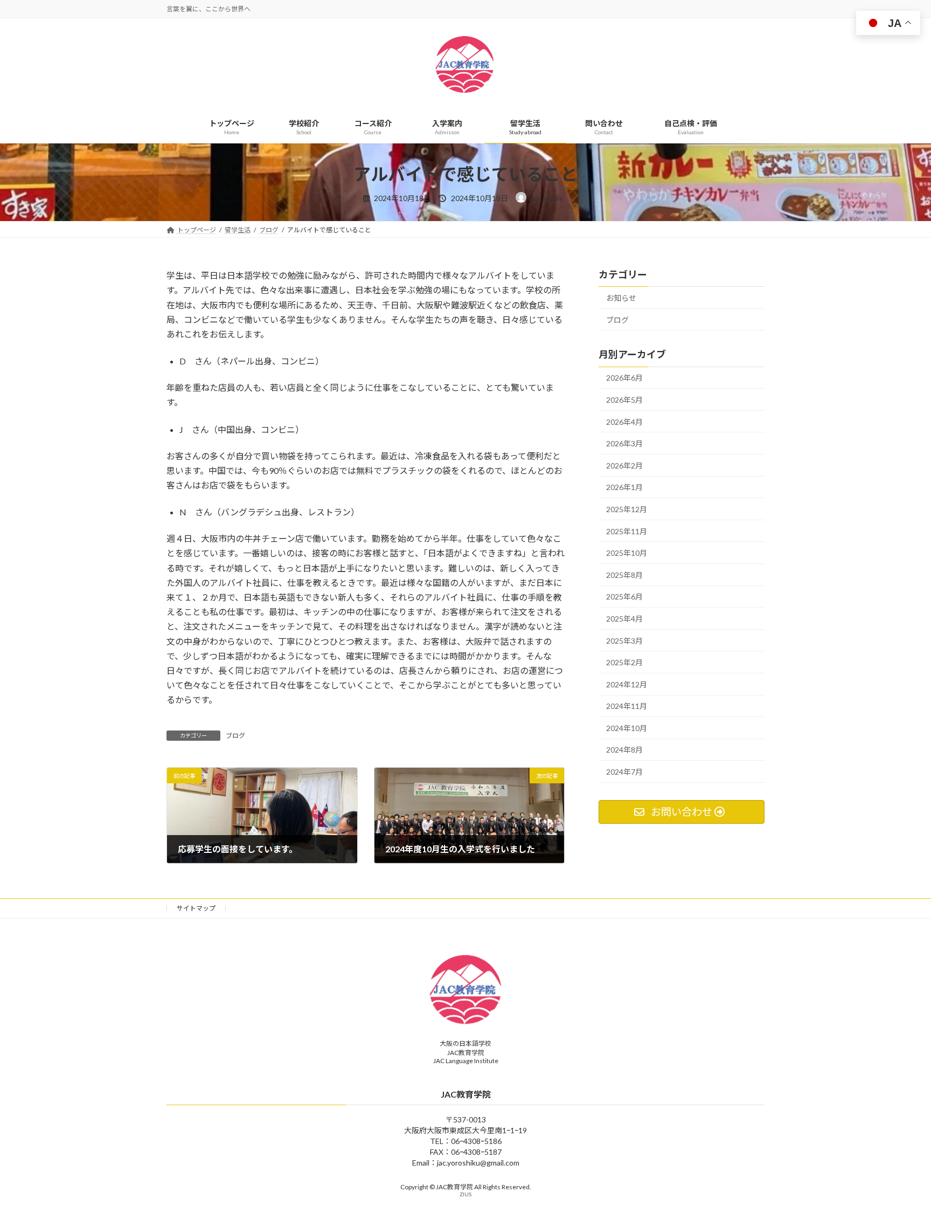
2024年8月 (624, 750)
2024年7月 (624, 771)
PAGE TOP (899, 1159)
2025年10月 (626, 552)
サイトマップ (196, 908)
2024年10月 (626, 728)
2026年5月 (624, 399)
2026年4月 (624, 421)
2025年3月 (624, 640)
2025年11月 (626, 531)
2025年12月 (626, 509)
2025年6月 (624, 597)
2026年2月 (624, 465)
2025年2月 (624, 662)
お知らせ (621, 297)
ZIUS (465, 1194)
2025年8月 (624, 575)
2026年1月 (624, 487)
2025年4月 (624, 618)
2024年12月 (626, 684)
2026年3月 (624, 443)
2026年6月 (624, 378)
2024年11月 (626, 706)
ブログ (235, 736)
